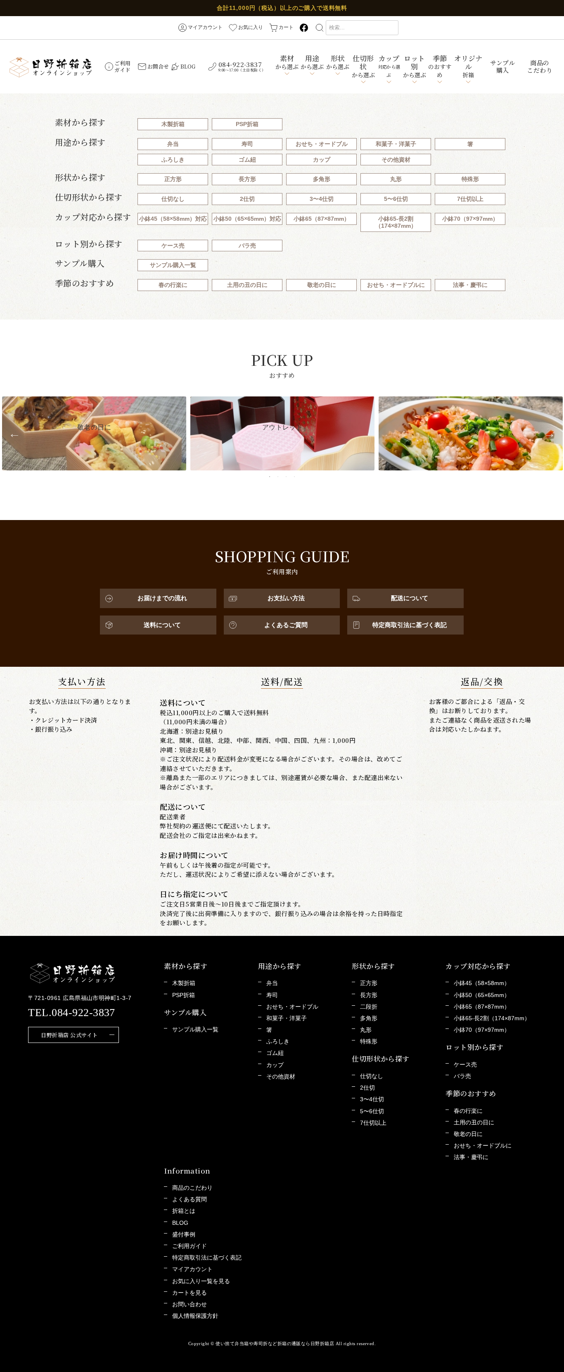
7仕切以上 (470, 199)
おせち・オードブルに (396, 285)
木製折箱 (173, 124)
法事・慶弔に (470, 285)
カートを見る (189, 1292)
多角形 (321, 179)
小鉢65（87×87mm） (322, 218)
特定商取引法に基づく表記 (207, 1257)
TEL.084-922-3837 (71, 1013)
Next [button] (549, 433)
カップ (321, 159)
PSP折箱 (247, 124)
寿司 (247, 144)
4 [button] (294, 476)
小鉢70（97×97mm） (470, 218)
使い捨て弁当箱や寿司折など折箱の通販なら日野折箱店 (275, 1343)
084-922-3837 (242, 67)
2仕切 (247, 199)
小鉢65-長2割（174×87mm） (396, 222)
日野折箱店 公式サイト (69, 1035)
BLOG (180, 1222)
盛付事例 (183, 1234)
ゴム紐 (247, 159)
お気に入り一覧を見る (201, 1281)
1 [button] (269, 476)
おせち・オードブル (322, 144)
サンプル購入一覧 (173, 265)
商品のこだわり (539, 66)
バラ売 (247, 245)
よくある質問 (189, 1199)
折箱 (468, 66)
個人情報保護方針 (195, 1315)
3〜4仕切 (322, 199)
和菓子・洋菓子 (396, 144)
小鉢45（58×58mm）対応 (173, 218)
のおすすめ (439, 66)
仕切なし (173, 199)
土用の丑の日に (247, 285)
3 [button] (286, 476)
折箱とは (183, 1210)
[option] (94, 433)
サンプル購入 (502, 66)
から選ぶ (287, 62)
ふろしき (173, 159)
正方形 (173, 179)
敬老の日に (321, 285)
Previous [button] (14, 433)
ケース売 (173, 245)
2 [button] (278, 476)
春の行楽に (173, 285)
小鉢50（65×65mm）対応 (247, 218)
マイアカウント (192, 1269)
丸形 (396, 179)
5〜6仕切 (396, 199)
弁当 (173, 144)
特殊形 (470, 179)
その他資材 (396, 159)
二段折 (368, 1006)
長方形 (247, 179)
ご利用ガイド (189, 1246)
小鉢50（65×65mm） (482, 995)
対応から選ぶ (389, 65)
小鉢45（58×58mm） (482, 983)
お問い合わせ (189, 1304)
